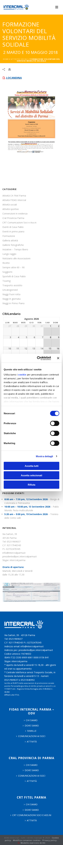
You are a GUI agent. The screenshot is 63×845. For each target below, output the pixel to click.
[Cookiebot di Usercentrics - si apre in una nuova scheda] (38, 358)
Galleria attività (10, 240)
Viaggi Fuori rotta (11, 294)
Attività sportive (10, 209)
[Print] (11, 69)
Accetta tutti (31, 466)
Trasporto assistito (12, 285)
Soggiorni (7, 272)
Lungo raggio (9, 254)
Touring (6, 280)
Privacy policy (49, 840)
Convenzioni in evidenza (14, 213)
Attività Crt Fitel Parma (14, 195)
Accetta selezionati (31, 475)
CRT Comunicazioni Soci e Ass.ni (19, 222)
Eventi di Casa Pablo (13, 227)
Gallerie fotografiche (13, 245)
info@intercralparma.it (14, 552)
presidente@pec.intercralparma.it (19, 556)
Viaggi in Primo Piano (13, 303)
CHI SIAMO (31, 720)
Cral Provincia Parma (13, 218)
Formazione (8, 236)
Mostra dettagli (44, 456)
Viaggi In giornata (11, 298)
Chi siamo (31, 764)
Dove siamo (32, 725)
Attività (32, 741)
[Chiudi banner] (58, 358)
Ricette (6, 263)
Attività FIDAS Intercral (14, 200)
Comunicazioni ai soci (31, 736)
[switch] (54, 423)
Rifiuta (31, 484)
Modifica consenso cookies (26, 840)
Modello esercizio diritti (33, 843)
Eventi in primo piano (13, 231)
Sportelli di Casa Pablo (14, 276)
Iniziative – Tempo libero (15, 249)
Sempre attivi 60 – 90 (13, 267)
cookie (22, 374)
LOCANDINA (14, 78)
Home (6, 59)
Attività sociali (19, 59)
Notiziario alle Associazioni (16, 258)
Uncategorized (10, 289)
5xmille (31, 730)
